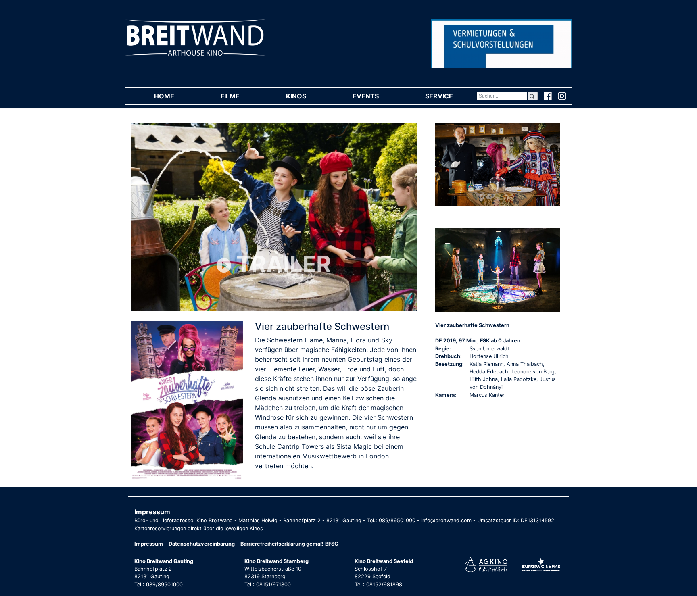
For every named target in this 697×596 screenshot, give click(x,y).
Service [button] (450, 96)
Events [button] (377, 96)
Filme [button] (242, 96)
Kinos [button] (307, 96)
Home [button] (175, 96)
